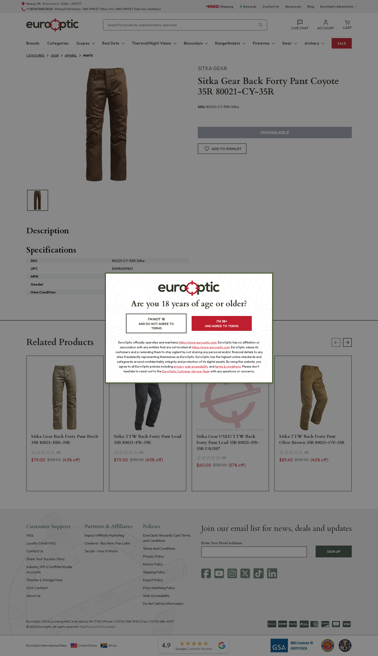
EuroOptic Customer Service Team (186, 371)
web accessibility (196, 366)
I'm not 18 (156, 323)
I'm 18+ (221, 323)
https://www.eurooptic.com (198, 342)
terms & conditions (228, 366)
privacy (179, 366)
